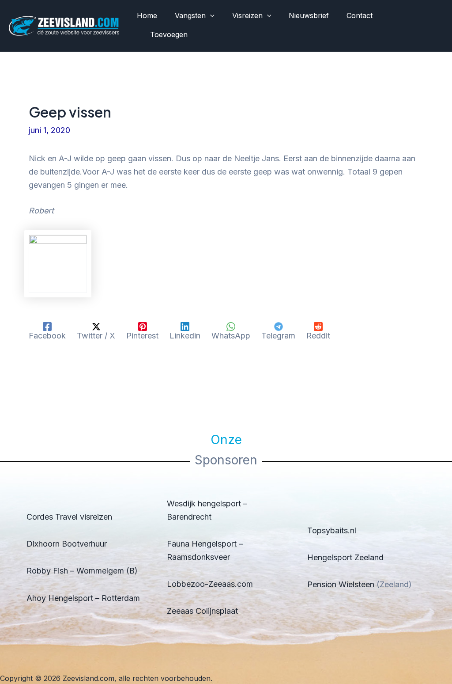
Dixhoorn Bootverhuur (66, 543)
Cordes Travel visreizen (69, 516)
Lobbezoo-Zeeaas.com (210, 584)
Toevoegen (169, 34)
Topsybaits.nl (331, 530)
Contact (360, 15)
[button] (210, 16)
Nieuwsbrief (309, 15)
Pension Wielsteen (340, 584)
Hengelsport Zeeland (345, 557)
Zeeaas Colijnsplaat (202, 611)
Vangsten (190, 15)
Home (147, 15)
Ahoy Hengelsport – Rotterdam (83, 598)
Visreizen (247, 15)
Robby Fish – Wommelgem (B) (82, 570)
